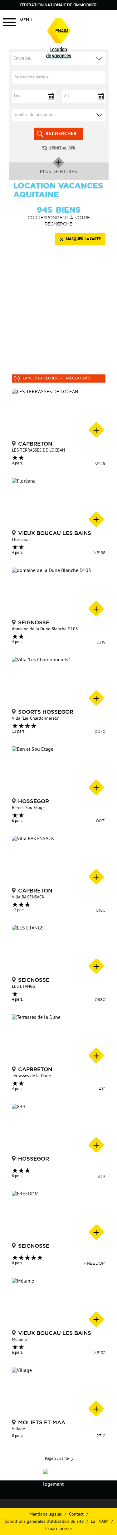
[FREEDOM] (58, 1216)
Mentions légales (45, 1514)
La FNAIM (100, 1521)
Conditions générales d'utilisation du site (44, 1521)
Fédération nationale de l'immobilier (58, 5)
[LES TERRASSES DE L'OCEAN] (58, 414)
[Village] (58, 1393)
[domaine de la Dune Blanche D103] (58, 593)
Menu (25, 19)
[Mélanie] (58, 1303)
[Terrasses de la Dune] (58, 1039)
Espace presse (58, 1529)
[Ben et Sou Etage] (58, 771)
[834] (58, 1129)
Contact (76, 1514)
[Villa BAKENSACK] (58, 861)
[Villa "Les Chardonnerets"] (58, 682)
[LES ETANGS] (58, 950)
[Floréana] (58, 503)
